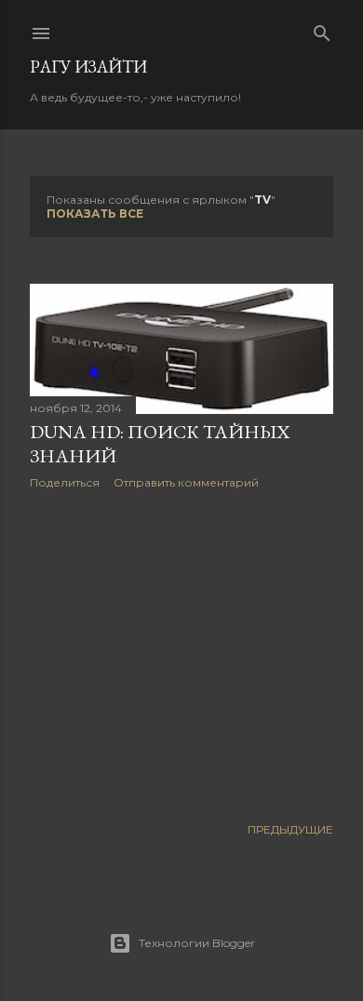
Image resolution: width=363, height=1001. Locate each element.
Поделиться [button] (65, 482)
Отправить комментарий (186, 482)
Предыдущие (290, 829)
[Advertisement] (181, 652)
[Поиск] (322, 29)
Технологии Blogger (197, 943)
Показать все (95, 213)
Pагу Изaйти (88, 66)
